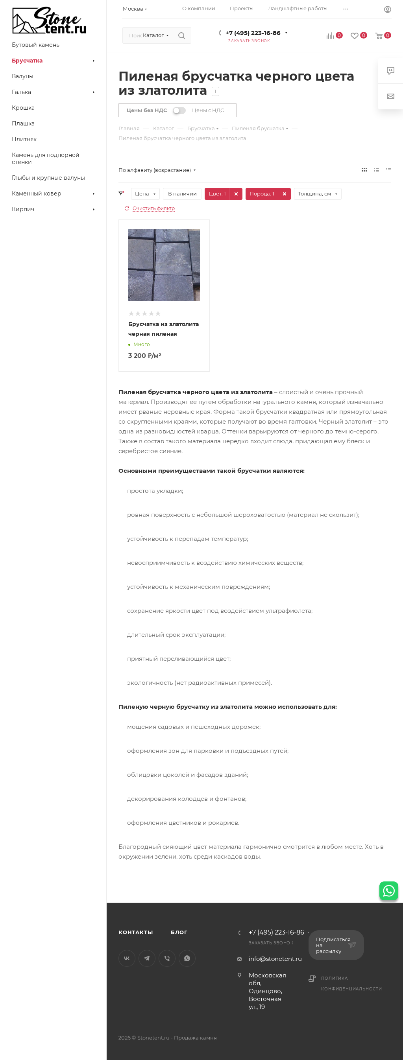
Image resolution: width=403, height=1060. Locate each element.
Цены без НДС (147, 110)
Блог (179, 932)
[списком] (376, 170)
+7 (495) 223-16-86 (253, 33)
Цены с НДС (208, 110)
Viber (167, 958)
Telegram (147, 958)
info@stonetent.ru (275, 958)
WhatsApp (187, 958)
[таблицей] (388, 170)
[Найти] (181, 35)
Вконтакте (126, 958)
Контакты (135, 932)
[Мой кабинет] (387, 10)
